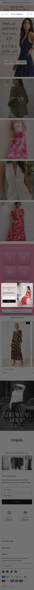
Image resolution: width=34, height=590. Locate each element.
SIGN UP (9, 301)
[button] (6, 14)
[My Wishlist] (28, 14)
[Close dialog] (32, 285)
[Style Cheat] (17, 14)
